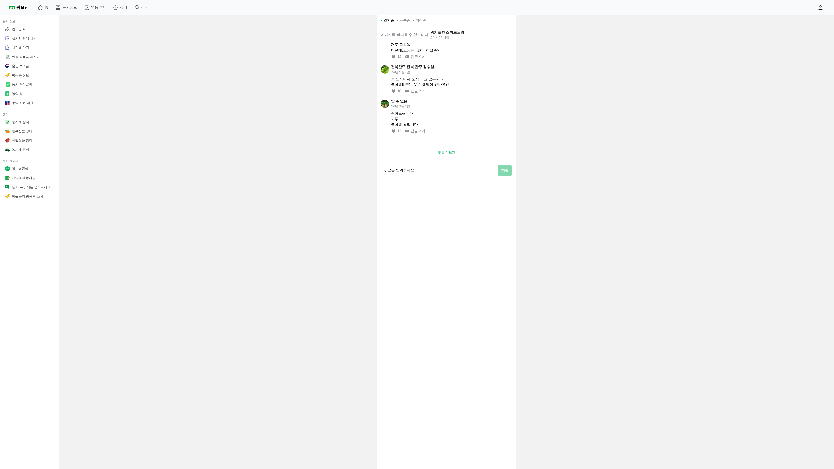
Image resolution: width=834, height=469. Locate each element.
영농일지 (98, 7)
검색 (145, 7)
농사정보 (69, 7)
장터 (123, 7)
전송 (505, 170)
